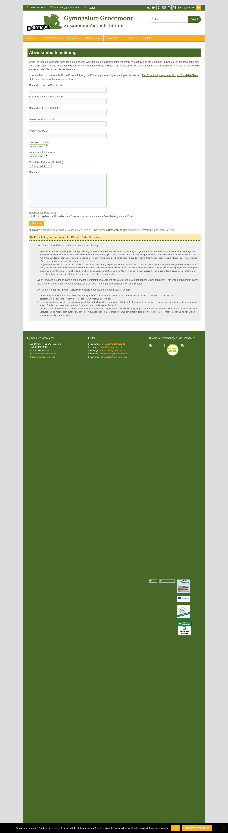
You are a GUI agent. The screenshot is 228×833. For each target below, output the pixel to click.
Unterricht (112, 38)
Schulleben (92, 38)
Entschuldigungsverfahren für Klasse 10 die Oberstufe (67, 237)
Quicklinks (189, 7)
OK (175, 828)
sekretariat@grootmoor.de (66, 7)
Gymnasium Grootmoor (98, 18)
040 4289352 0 (37, 7)
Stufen (130, 38)
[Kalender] (169, 7)
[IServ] (148, 7)
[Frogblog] (164, 7)
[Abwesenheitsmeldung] (180, 7)
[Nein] (224, 828)
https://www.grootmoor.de (42, 357)
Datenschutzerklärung (197, 828)
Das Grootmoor (50, 38)
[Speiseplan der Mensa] (174, 7)
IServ (92, 7)
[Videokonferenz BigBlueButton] (153, 7)
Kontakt (147, 38)
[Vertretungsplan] (158, 7)
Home (30, 38)
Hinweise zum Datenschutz (107, 230)
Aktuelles (72, 38)
